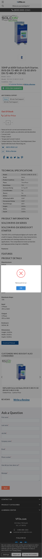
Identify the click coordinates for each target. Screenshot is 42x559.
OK (21, 288)
